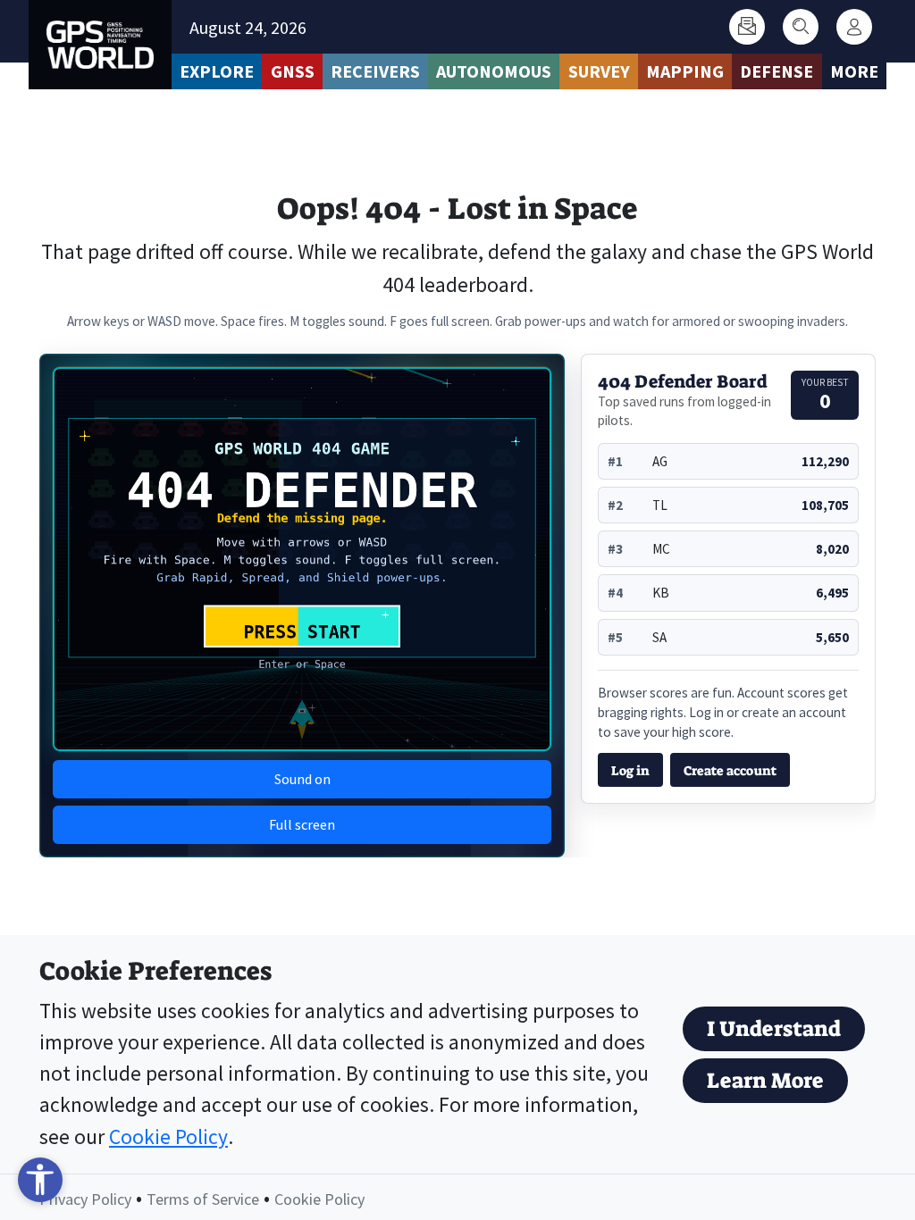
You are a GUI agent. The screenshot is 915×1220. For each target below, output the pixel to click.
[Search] (800, 27)
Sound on (302, 779)
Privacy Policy (85, 1199)
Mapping (685, 71)
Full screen (302, 824)
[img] (302, 559)
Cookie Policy (168, 1136)
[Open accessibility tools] (40, 1179)
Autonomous (493, 71)
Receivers (375, 71)
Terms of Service (203, 1199)
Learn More (765, 1080)
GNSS (293, 71)
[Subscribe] (747, 27)
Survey (599, 71)
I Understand (774, 1029)
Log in (630, 771)
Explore (217, 71)
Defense (776, 71)
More (854, 71)
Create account (730, 771)
